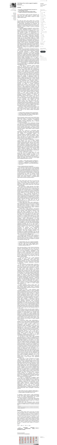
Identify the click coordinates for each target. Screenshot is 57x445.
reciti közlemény (42, 41)
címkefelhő (41, 43)
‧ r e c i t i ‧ (14, 8)
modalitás (23, 429)
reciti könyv (41, 21)
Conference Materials (43, 27)
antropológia (25, 427)
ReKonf (41, 35)
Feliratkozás (43, 51)
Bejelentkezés (42, 56)
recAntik (42, 34)
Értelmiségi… (42, 29)
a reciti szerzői (42, 44)
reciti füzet (41, 20)
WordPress (44, 437)
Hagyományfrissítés (43, 31)
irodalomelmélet (20, 428)
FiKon (41, 30)
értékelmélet (32, 427)
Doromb (42, 28)
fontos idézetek (42, 14)
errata (41, 13)
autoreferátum (42, 12)
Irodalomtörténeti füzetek (44, 32)
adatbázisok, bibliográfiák (43, 10)
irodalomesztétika (27, 428)
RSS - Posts (41, 46)
